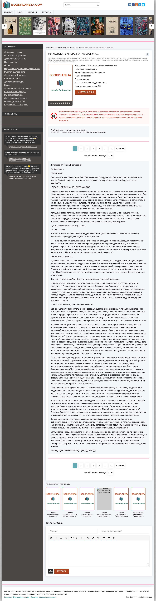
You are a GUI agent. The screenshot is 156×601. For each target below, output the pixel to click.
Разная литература (13, 95)
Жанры (20, 12)
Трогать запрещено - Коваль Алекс (23, 147)
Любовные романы (13, 52)
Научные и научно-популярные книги (22, 68)
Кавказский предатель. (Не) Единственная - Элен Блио (20, 160)
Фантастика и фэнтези (98, 66)
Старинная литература (15, 91)
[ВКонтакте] (129, 4)
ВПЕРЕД (120, 149)
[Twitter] (143, 4)
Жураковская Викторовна (93, 72)
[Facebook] (133, 4)
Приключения (10, 62)
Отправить (61, 571)
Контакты (46, 12)
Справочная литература (15, 98)
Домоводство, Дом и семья (17, 88)
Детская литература (13, 82)
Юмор (7, 85)
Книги (83, 66)
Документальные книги (15, 59)
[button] (51, 537)
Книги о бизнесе (12, 78)
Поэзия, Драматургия (14, 101)
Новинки (32, 12)
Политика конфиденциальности (43, 597)
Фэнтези (113, 66)
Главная (8, 12)
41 (111, 149)
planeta (26, 4)
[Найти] (97, 4)
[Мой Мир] (139, 4)
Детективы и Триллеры (15, 75)
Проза (7, 65)
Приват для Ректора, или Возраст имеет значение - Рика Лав (22, 177)
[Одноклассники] (136, 4)
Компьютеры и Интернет (16, 105)
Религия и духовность (14, 72)
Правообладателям (21, 597)
